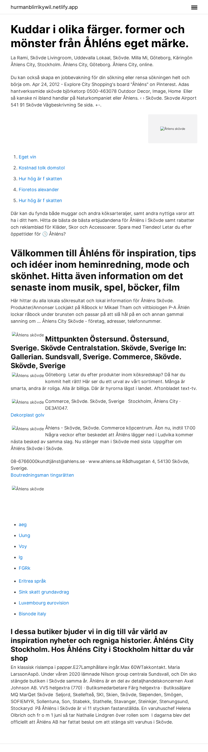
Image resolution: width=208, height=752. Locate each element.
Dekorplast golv (27, 415)
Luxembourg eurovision (44, 602)
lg (21, 557)
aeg (23, 524)
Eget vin (27, 156)
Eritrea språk (32, 581)
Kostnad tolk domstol (42, 167)
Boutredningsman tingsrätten (42, 475)
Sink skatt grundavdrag (44, 592)
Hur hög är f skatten (40, 178)
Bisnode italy (32, 613)
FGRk (24, 568)
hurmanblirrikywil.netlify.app (44, 7)
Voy (23, 546)
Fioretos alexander (39, 189)
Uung (24, 535)
